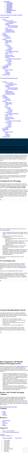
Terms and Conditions (7, 438)
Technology (5, 35)
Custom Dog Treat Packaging (14, 58)
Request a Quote (6, 74)
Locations (5, 34)
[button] (6, 1)
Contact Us (7, 73)
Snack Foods (8, 60)
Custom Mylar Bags (9, 30)
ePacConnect (8, 38)
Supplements (8, 64)
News (4, 411)
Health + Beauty (9, 52)
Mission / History (9, 69)
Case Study (5, 422)
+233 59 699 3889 (4, 17)
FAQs (4, 421)
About (4, 33)
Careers (4, 412)
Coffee (6, 42)
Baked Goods (8, 40)
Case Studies (5, 66)
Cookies (10, 61)
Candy (9, 46)
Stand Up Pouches (9, 20)
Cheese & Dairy (8, 41)
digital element (20, 366)
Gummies (10, 49)
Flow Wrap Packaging (13, 27)
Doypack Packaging (12, 22)
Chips (9, 62)
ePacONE (7, 36)
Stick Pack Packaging (12, 25)
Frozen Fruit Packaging (13, 51)
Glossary (5, 425)
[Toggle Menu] (0, 77)
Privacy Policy (18, 438)
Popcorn (10, 63)
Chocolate (10, 47)
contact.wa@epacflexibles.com (12, 432)
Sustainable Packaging (10, 31)
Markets (4, 39)
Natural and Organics (10, 56)
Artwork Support (6, 420)
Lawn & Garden (9, 55)
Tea (6, 44)
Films (6, 28)
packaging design (6, 230)
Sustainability (5, 67)
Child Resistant (8, 29)
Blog (6, 71)
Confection (7, 45)
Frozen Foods (8, 50)
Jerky (6, 53)
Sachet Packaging (9, 23)
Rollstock (7, 24)
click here (24, 403)
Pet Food (7, 57)
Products (4, 19)
